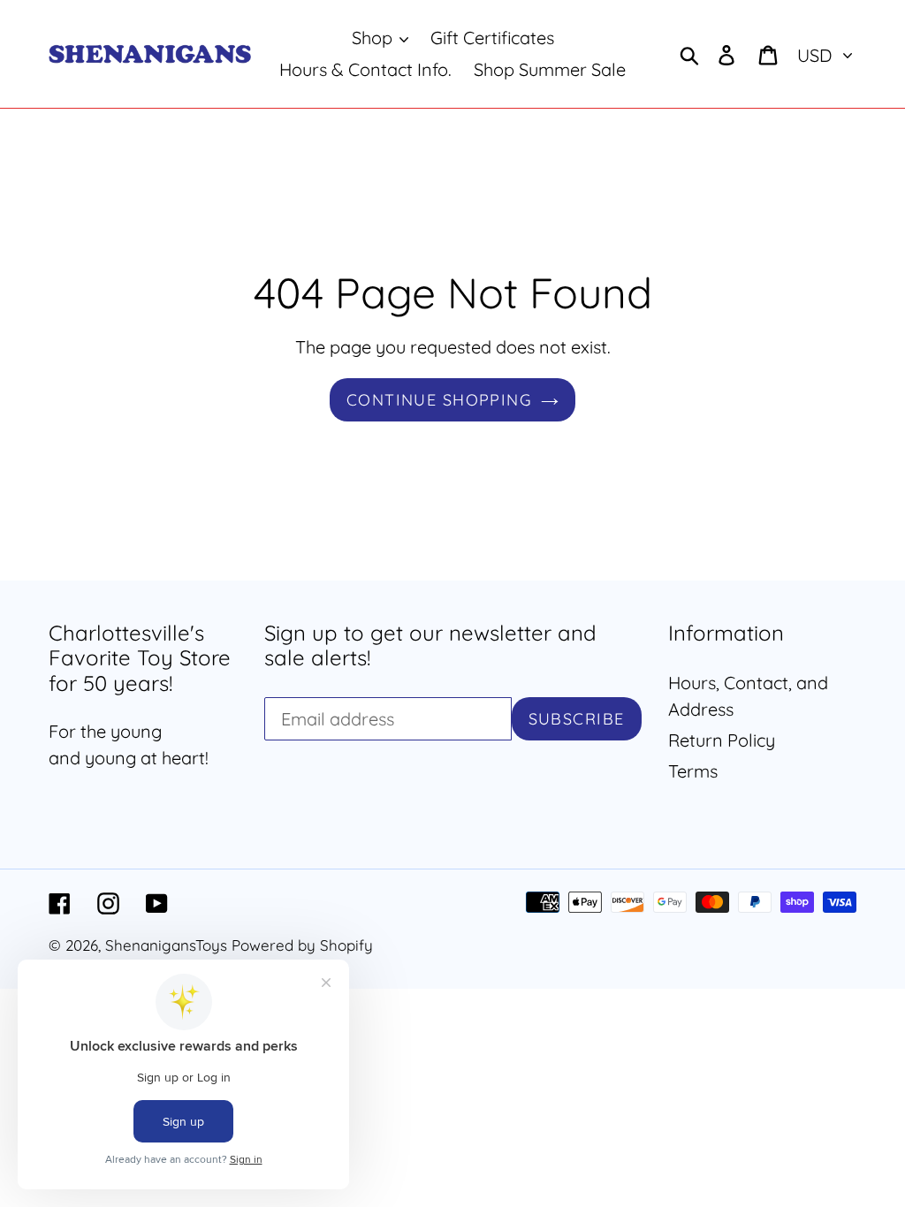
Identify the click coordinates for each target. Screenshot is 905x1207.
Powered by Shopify (302, 945)
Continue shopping (439, 400)
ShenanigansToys (166, 945)
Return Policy (721, 740)
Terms (693, 771)
